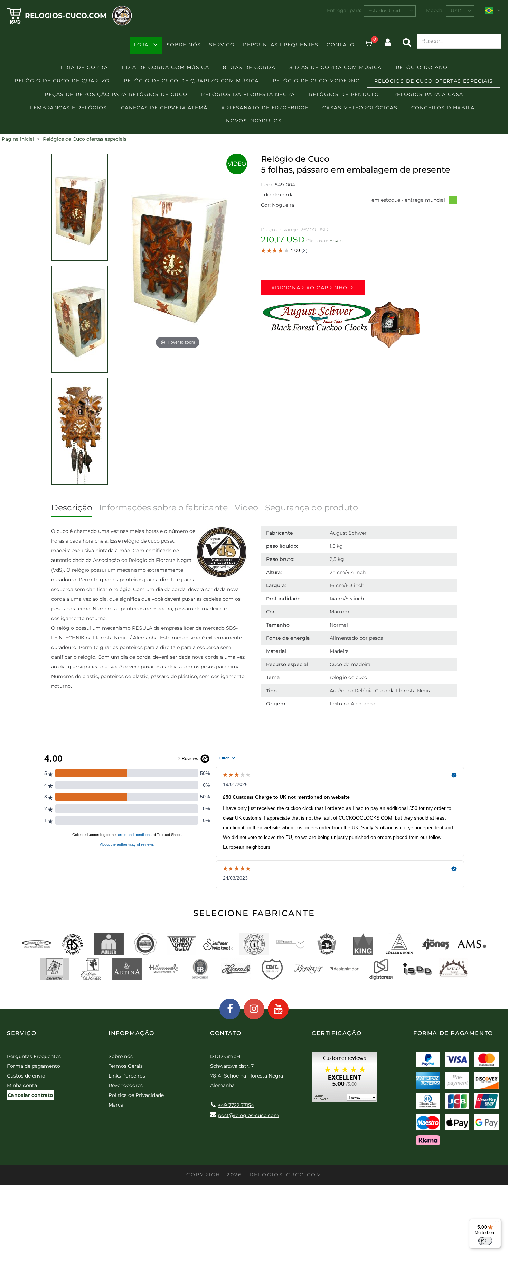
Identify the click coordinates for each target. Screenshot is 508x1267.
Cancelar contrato (30, 1095)
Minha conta (22, 1085)
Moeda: (434, 10)
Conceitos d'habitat (444, 107)
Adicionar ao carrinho (309, 288)
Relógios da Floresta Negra (248, 94)
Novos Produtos (254, 121)
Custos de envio (26, 1076)
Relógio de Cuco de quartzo (62, 80)
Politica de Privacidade (136, 1095)
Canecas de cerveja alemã (164, 107)
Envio (336, 241)
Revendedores (126, 1085)
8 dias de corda (249, 67)
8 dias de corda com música (335, 67)
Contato (341, 44)
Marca (116, 1105)
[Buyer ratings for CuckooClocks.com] (344, 1079)
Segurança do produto (311, 507)
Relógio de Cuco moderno (316, 80)
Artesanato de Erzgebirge (265, 107)
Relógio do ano (422, 67)
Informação (131, 1033)
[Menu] (497, 1223)
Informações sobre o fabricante (163, 507)
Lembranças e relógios (68, 107)
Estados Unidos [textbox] (387, 11)
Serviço (222, 44)
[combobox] (390, 11)
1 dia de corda (84, 67)
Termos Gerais (126, 1066)
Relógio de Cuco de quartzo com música (191, 80)
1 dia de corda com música (165, 67)
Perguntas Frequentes (280, 44)
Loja (141, 44)
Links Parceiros (127, 1076)
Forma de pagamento (33, 1066)
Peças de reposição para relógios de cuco (116, 94)
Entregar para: (344, 10)
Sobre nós (184, 44)
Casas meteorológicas (359, 107)
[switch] (485, 1241)
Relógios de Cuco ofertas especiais (433, 81)
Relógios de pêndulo (344, 94)
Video (237, 163)
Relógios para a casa (428, 94)
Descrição (71, 507)
